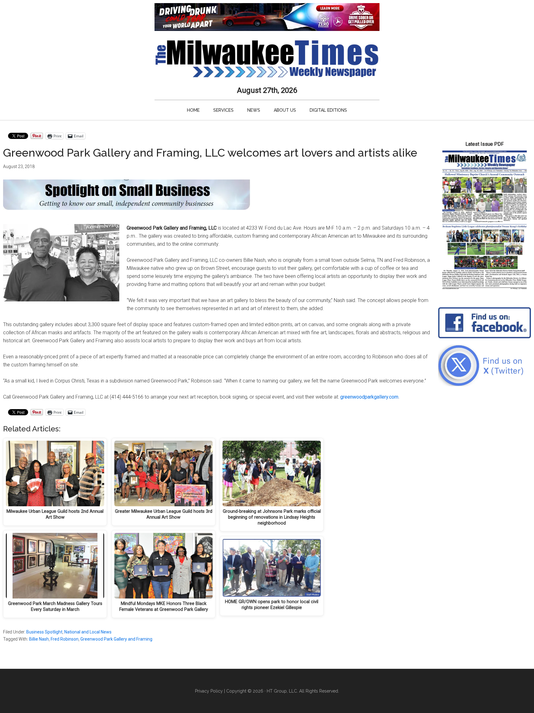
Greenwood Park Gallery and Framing (116, 639)
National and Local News (88, 631)
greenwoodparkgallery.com (369, 397)
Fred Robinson (64, 639)
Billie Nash (39, 639)
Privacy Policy (209, 691)
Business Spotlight (44, 631)
